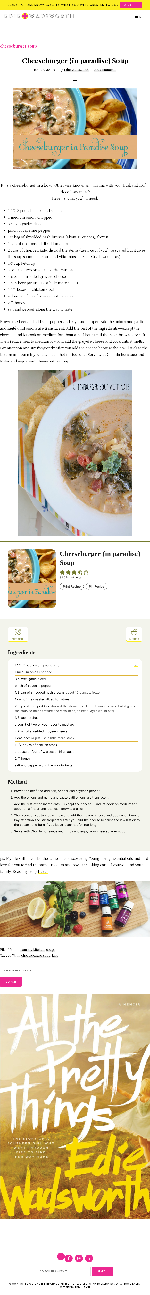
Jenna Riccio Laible (127, 1283)
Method (134, 638)
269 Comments (105, 69)
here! (43, 871)
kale (55, 955)
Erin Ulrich (82, 1287)
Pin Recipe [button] (96, 586)
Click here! (131, 5)
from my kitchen (32, 949)
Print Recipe (72, 586)
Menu (142, 17)
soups (50, 949)
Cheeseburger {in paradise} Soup (75, 60)
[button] (136, 665)
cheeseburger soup (35, 955)
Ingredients (18, 638)
